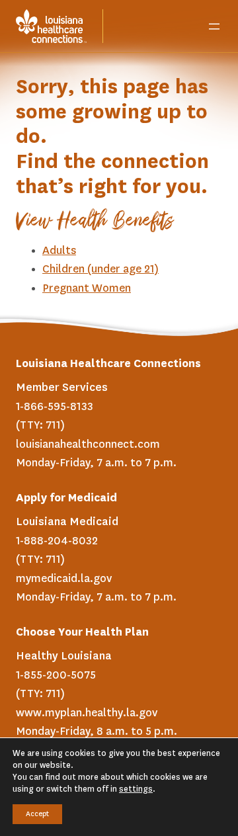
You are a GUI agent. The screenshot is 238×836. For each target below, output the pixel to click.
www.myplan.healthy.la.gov (86, 713)
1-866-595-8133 (54, 407)
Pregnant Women (86, 288)
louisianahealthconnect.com (88, 444)
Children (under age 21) (100, 269)
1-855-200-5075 (56, 675)
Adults (59, 251)
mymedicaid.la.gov (64, 579)
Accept (37, 814)
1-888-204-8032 (57, 541)
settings (136, 789)
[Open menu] (214, 26)
